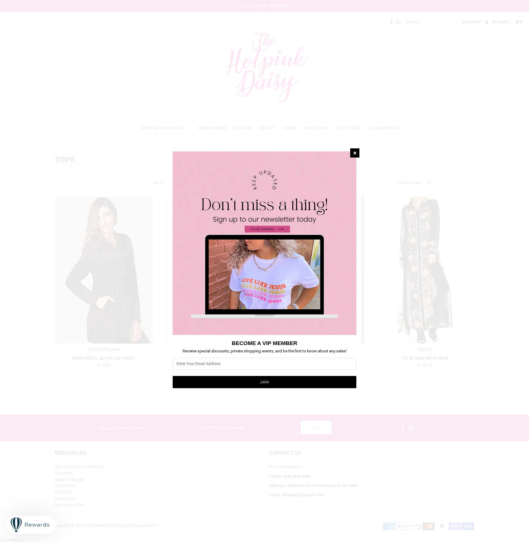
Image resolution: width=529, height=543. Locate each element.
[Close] (354, 153)
